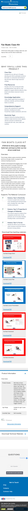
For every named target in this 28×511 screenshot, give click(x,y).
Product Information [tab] (9, 373)
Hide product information (14, 424)
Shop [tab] (4, 485)
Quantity (3, 56)
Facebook (17, 499)
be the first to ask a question (14, 472)
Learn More (10, 509)
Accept (3, 509)
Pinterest (23, 499)
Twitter (20, 499)
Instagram (26, 499)
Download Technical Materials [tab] (12, 434)
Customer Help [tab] (7, 491)
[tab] (14, 466)
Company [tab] (6, 488)
